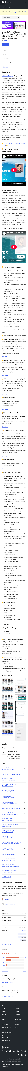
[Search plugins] (18, 17)
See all (24, 971)
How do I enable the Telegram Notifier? (7, 837)
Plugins (17, 1011)
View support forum (7, 982)
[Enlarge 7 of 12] (11, 731)
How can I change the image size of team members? (10, 825)
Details (5, 51)
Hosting (4, 1011)
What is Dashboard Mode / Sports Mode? (8, 768)
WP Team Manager (7, 76)
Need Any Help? (6, 877)
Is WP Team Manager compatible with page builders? (10, 865)
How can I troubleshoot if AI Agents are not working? (9, 859)
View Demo (5, 356)
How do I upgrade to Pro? (9, 854)
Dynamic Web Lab (10, 904)
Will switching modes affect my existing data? (9, 779)
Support (5, 67)
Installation (6, 59)
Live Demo (7, 143)
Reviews (5, 55)
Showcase (18, 1006)
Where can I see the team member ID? (7, 819)
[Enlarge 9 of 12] (24, 687)
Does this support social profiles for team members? (9, 802)
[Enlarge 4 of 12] (11, 703)
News (3, 1008)
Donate (18, 1024)
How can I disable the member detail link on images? (10, 813)
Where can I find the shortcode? (11, 808)
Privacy (4, 1014)
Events (17, 1022)
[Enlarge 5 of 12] (11, 713)
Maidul (5, 40)
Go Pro (4, 145)
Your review (5, 971)
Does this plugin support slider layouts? (8, 797)
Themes (17, 1008)
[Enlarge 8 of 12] (24, 680)
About (3, 1006)
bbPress (5, 1038)
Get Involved (18, 1019)
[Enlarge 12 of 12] (24, 725)
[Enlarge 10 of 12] (24, 696)
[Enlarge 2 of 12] (11, 688)
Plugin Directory (6, 7)
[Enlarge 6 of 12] (11, 722)
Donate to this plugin (7, 996)
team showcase (22, 937)
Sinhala (7, 1047)
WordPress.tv (6, 1027)
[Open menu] (25, 2)
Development (7, 63)
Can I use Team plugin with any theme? (8, 791)
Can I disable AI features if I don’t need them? (9, 871)
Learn (3, 1019)
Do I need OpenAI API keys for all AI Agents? (8, 848)
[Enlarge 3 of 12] (11, 696)
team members (22, 934)
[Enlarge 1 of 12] (11, 680)
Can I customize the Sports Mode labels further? (9, 785)
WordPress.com (7, 1032)
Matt (4, 1035)
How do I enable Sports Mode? (11, 774)
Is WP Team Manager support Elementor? (8, 831)
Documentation (15, 143)
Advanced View (6, 944)
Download (5, 45)
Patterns (17, 1014)
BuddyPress (6, 1040)
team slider (23, 940)
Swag (17, 1027)
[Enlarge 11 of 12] (24, 703)
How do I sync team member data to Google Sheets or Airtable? (11, 842)
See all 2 (24, 930)
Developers (5, 1024)
